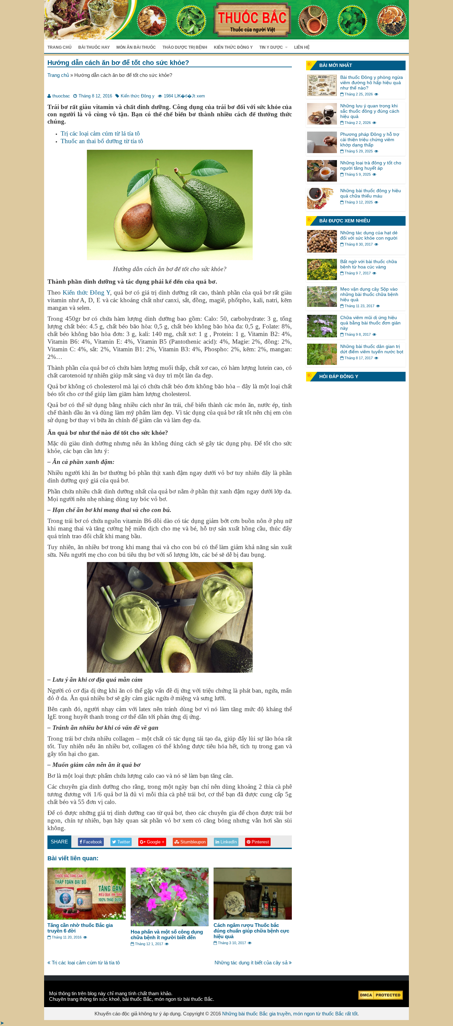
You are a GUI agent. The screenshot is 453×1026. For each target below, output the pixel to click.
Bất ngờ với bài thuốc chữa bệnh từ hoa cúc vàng (368, 264)
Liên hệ (302, 47)
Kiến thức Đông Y (86, 292)
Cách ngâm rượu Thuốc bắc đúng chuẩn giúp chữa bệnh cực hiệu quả (251, 930)
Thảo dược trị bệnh (184, 47)
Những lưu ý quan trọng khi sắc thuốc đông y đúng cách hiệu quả (369, 111)
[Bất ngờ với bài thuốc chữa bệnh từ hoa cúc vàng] (322, 278)
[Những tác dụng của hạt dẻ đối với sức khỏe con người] (322, 251)
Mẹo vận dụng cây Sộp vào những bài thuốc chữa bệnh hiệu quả (369, 294)
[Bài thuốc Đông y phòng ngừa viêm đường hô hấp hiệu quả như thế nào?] (322, 94)
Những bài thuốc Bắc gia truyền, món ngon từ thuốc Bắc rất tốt (289, 1013)
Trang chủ (59, 47)
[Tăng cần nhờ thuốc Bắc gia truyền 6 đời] (86, 918)
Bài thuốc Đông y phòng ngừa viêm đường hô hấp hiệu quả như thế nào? (371, 82)
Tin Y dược (271, 47)
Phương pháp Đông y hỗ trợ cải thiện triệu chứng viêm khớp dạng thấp (369, 139)
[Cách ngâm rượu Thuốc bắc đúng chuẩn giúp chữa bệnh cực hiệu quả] (253, 918)
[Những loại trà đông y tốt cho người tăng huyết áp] (322, 180)
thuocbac (61, 95)
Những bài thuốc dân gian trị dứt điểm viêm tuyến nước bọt (371, 349)
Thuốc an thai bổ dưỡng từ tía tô (102, 141)
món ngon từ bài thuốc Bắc (184, 999)
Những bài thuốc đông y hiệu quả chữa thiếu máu (370, 193)
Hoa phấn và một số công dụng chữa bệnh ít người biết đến (167, 934)
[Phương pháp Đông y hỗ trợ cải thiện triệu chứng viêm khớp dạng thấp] (322, 151)
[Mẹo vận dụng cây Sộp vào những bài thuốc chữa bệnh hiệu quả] (322, 305)
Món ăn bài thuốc (136, 47)
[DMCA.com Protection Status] (380, 998)
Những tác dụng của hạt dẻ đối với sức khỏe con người (369, 235)
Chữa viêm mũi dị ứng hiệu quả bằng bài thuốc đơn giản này (370, 323)
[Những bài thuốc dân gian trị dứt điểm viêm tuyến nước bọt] (322, 363)
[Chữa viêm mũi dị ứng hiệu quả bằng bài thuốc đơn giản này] (322, 335)
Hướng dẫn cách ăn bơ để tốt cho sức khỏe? (118, 62)
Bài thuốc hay (94, 47)
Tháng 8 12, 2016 (95, 95)
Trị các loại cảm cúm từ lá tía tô (100, 133)
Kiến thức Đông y (233, 47)
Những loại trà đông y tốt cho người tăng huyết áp (370, 165)
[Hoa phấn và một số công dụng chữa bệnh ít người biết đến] (170, 924)
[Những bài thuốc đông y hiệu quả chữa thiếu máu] (322, 207)
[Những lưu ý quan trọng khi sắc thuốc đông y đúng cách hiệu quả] (322, 123)
